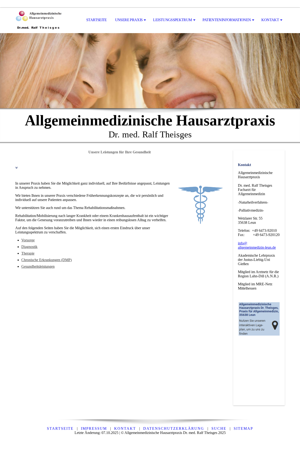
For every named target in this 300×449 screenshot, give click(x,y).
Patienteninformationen (226, 20)
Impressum (94, 428)
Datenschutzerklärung (173, 428)
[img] (38, 20)
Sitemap (243, 428)
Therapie (27, 253)
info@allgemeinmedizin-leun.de (257, 245)
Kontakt (270, 20)
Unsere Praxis (129, 20)
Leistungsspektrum (172, 20)
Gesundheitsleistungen (38, 266)
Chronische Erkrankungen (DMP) (46, 260)
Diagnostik (29, 247)
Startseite (96, 20)
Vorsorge (28, 240)
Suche (218, 428)
